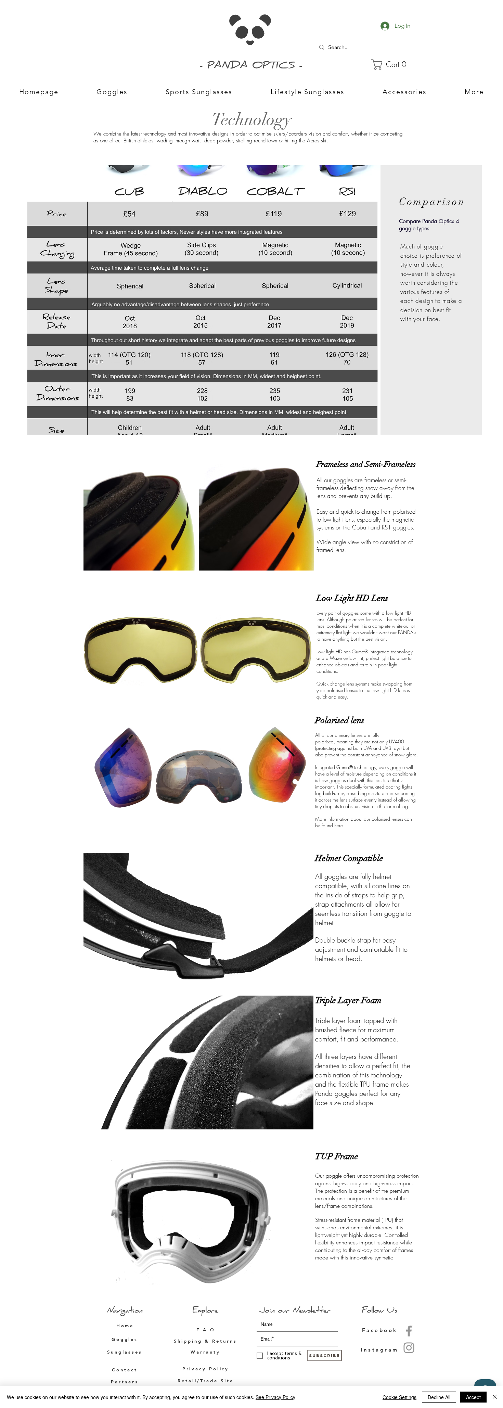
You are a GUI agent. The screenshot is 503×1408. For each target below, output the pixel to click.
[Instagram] (409, 1348)
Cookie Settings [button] (399, 1397)
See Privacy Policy (275, 1397)
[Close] (495, 1397)
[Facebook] (409, 1331)
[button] (394, 64)
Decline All (439, 1397)
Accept (473, 1397)
